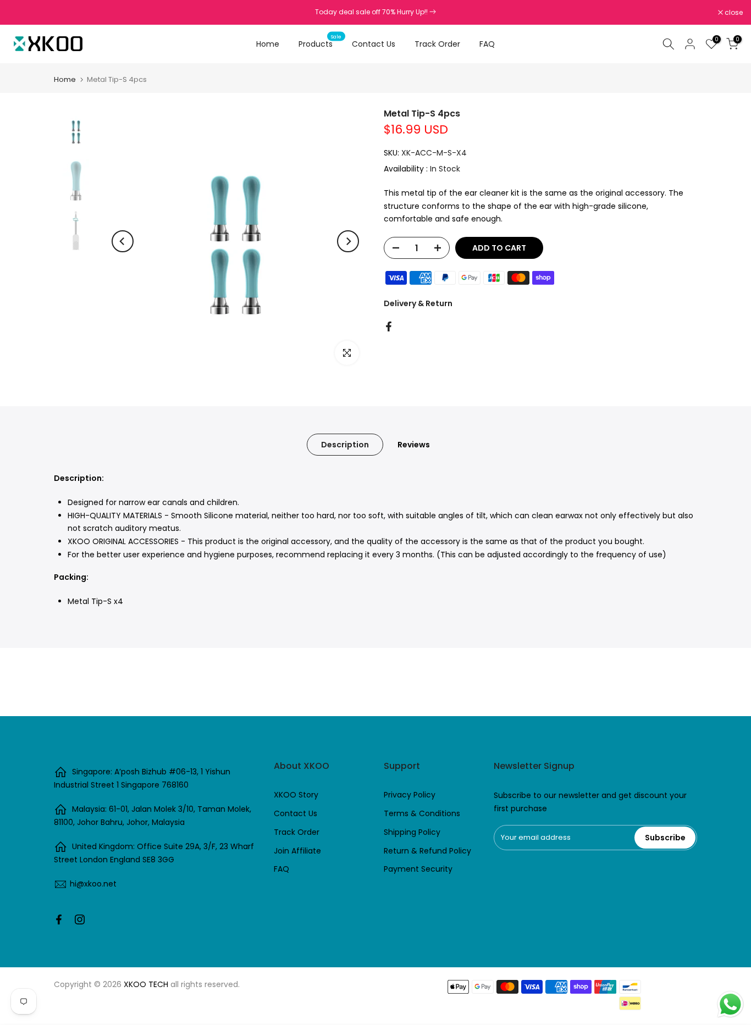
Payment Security (418, 868)
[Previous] (123, 241)
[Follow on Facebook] (59, 919)
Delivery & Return (418, 303)
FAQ (487, 43)
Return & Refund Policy (427, 850)
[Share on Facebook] (389, 326)
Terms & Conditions (422, 813)
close (23, 12)
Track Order (437, 43)
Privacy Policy (409, 794)
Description (345, 444)
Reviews (413, 444)
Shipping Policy (412, 832)
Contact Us (373, 43)
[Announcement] (375, 12)
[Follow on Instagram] (80, 919)
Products (320, 43)
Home (267, 43)
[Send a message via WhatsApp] (730, 1004)
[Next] (348, 241)
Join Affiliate (297, 850)
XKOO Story (296, 794)
